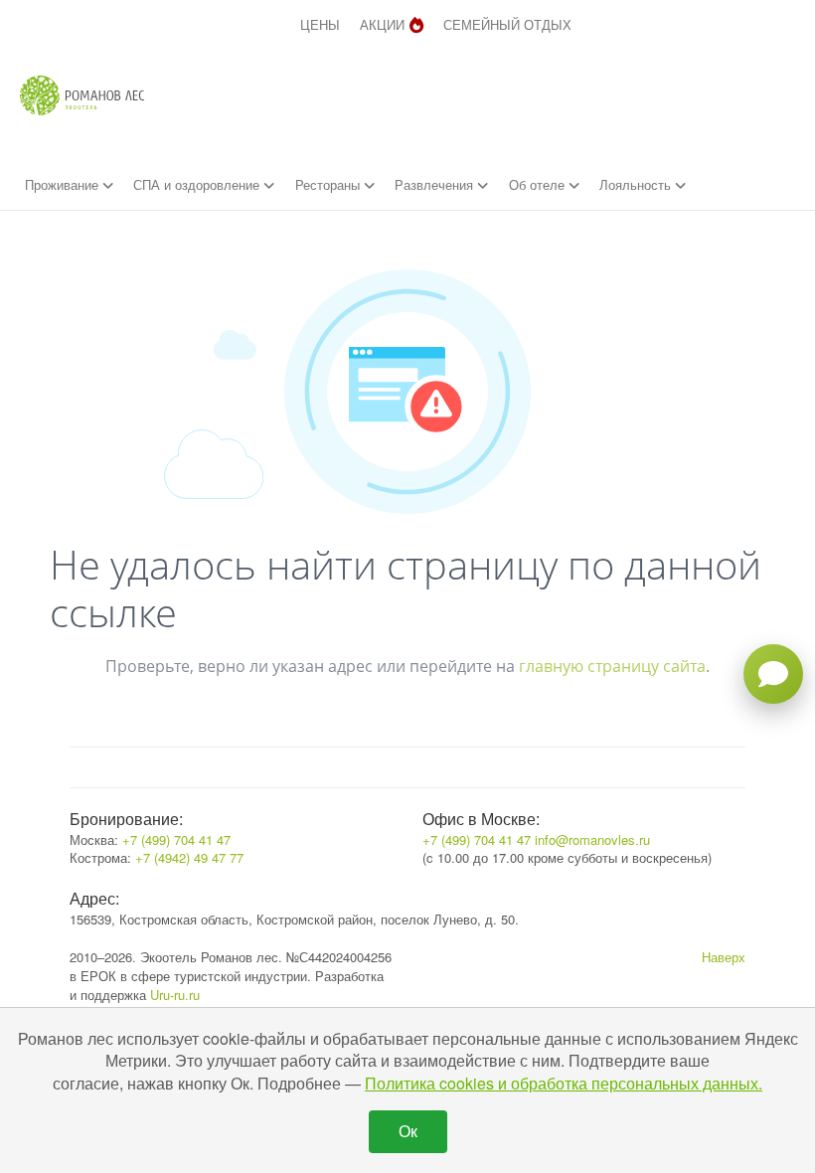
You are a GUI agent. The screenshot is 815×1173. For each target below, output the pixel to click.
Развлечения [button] (436, 184)
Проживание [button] (63, 184)
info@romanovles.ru (592, 839)
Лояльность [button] (637, 184)
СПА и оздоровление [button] (198, 184)
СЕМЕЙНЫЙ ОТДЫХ (507, 24)
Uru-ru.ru (175, 994)
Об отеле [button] (539, 184)
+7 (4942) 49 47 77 (189, 857)
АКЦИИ (382, 24)
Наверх (723, 956)
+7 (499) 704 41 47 (176, 839)
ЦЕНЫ (320, 24)
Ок (408, 1130)
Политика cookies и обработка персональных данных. (563, 1083)
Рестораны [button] (329, 184)
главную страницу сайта (612, 666)
